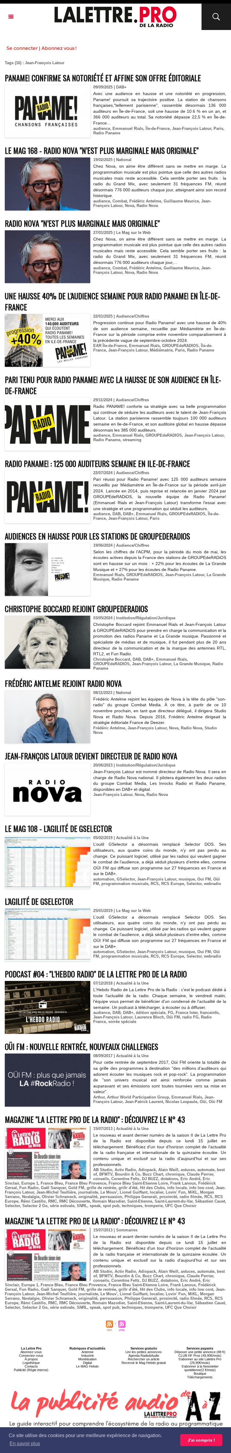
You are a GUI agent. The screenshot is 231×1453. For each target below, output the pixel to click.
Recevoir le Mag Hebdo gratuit (144, 1363)
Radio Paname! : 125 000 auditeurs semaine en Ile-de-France (97, 463)
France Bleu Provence (85, 1183)
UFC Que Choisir (180, 1205)
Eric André (190, 1178)
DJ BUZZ (150, 1178)
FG (170, 1012)
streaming (132, 440)
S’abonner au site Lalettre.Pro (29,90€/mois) (199, 1361)
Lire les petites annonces (143, 1352)
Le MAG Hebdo (87, 1366)
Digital (87, 1363)
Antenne (88, 1352)
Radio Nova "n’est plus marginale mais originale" (82, 223)
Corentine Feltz (125, 1178)
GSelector (126, 879)
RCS (155, 883)
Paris (218, 128)
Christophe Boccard (111, 659)
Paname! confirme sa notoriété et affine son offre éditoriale (103, 77)
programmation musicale (124, 883)
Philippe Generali (141, 1196)
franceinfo (209, 1012)
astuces (188, 1169)
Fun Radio (28, 1187)
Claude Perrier (200, 1174)
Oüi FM (173, 1017)
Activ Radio (125, 1169)
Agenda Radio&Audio (143, 1355)
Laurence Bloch (149, 1017)
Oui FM (204, 879)
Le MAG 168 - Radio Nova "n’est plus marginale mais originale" (102, 150)
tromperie (154, 1205)
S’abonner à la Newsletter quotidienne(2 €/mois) (200, 1368)
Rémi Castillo (33, 1201)
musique (187, 879)
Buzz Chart (153, 1174)
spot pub (111, 1205)
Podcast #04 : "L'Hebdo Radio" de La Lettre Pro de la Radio (96, 973)
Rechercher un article (143, 1359)
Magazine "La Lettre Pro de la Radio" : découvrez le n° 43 (95, 1119)
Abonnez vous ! (59, 48)
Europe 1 (29, 1183)
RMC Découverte (74, 1201)
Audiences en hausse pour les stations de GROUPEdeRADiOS (97, 536)
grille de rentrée (101, 1187)
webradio (212, 883)
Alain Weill (168, 1169)
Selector (194, 883)
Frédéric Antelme (145, 201)
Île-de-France (158, 128)
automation (103, 879)
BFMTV (105, 1174)
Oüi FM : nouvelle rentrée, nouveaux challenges (81, 1046)
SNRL (82, 1205)
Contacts (31, 1366)
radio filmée (191, 1196)
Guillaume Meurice (181, 201)
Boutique (200, 1373)
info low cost (201, 1187)
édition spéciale (150, 1012)
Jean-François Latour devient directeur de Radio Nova (91, 755)
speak (95, 1205)
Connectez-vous (31, 1355)
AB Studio (102, 1169)
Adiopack (147, 1169)
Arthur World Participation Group (138, 1097)
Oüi (203, 1101)
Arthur (99, 1097)
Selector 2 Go (35, 1205)
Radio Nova (147, 205)
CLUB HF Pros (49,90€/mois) (199, 1355)
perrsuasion (111, 1196)
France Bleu (52, 1183)
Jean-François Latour (191, 128)
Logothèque (31, 1363)
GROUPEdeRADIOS (180, 345)
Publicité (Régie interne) (31, 1370)
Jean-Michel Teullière (56, 1192)
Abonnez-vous (31, 1352)
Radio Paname (106, 133)
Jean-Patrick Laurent (144, 1101)
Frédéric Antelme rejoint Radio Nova (63, 683)
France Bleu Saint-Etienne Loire (138, 1183)
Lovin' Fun (176, 1192)
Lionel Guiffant (133, 1192)
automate (205, 1169)
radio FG (190, 1017)
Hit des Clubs (152, 1187)
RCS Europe (172, 883)
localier (156, 1192)
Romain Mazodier (108, 1201)
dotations (169, 1178)
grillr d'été (128, 1187)
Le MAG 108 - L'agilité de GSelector (58, 828)
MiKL (193, 1192)
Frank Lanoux (183, 1183)
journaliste (88, 1192)
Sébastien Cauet (210, 1201)
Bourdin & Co (127, 1174)
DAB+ (128, 514)
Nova (129, 205)
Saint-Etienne (139, 1201)
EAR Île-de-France (110, 345)
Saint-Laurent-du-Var (173, 1201)
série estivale (62, 1205)
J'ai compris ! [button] (201, 1440)
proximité (168, 1196)
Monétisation (87, 1359)
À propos (31, 1359)
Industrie (87, 1355)
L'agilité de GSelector (39, 901)
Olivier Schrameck (59, 1196)
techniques (132, 1205)
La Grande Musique (192, 664)
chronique (174, 1174)
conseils (101, 1178)
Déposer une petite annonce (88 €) (199, 1352)
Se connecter (22, 48)
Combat (119, 201)
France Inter (187, 1012)
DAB (116, 514)
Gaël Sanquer (53, 1187)
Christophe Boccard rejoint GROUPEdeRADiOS (76, 608)
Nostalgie (30, 1196)
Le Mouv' (108, 1192)
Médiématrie (161, 350)
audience (101, 128)
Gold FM (76, 1187)
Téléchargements (200, 1377)
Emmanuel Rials (127, 128)
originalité (88, 1196)
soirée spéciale (122, 1021)
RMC (52, 1201)
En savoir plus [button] (25, 1443)
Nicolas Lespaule (181, 1101)
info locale (177, 1187)
